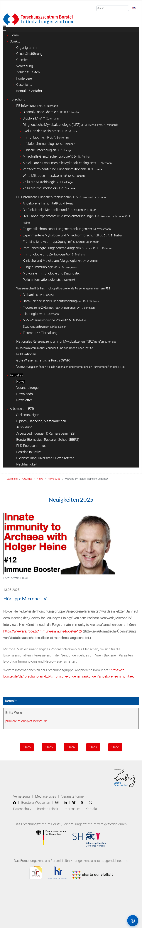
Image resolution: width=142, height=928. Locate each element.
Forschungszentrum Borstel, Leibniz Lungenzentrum (59, 824)
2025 (49, 747)
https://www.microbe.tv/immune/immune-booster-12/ (42, 631)
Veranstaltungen (73, 796)
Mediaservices (45, 796)
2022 (115, 747)
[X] (90, 802)
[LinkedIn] (65, 802)
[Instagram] (56, 802)
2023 (93, 747)
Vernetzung (21, 796)
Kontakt (91, 809)
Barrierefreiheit (47, 809)
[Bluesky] (73, 802)
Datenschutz (22, 809)
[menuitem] (14, 35)
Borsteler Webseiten (35, 802)
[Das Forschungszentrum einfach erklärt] (14, 802)
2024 (71, 747)
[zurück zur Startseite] (38, 19)
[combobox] (112, 8)
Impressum (72, 809)
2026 (27, 747)
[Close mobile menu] (4, 30)
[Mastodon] (82, 802)
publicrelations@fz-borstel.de (26, 721)
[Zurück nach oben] (117, 920)
